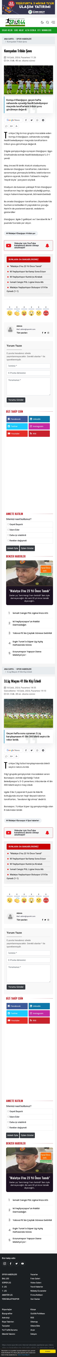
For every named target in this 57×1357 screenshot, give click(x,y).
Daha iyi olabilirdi (18, 535)
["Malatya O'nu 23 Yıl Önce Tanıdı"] (29, 574)
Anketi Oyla (12, 548)
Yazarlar (34, 1274)
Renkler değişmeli (18, 540)
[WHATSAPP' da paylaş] (37, 120)
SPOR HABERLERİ (23, 39)
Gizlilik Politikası (37, 1314)
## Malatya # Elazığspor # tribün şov (20, 233)
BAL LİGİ (5, 1279)
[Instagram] (48, 333)
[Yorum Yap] (6, 126)
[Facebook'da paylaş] (26, 120)
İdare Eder (14, 530)
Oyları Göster (27, 548)
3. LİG (4, 1287)
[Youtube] (22, 1263)
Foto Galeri (35, 1279)
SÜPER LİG (6, 1283)
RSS (34, 433)
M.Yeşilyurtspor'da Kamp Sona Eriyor (28, 271)
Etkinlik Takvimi (8, 1334)
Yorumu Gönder (16, 400)
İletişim (33, 1334)
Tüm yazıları (22, 333)
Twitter (14, 426)
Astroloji (6, 1318)
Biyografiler (7, 1314)
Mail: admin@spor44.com (26, 329)
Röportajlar (7, 1309)
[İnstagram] (4, 1263)
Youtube (15, 433)
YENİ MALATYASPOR (10, 1299)
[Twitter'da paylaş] (31, 120)
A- (17, 126)
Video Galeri (35, 1283)
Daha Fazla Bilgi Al (23, 1355)
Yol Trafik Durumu (9, 1330)
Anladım (47, 1351)
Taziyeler (6, 1326)
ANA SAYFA (9, 39)
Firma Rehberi (36, 1295)
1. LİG (4, 1291)
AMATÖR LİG (7, 1295)
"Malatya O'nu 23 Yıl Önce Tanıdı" (26, 266)
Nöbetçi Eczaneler (38, 1291)
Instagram (38, 426)
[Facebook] (10, 1263)
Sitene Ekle (35, 1326)
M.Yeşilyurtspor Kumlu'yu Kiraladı (26, 277)
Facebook (16, 419)
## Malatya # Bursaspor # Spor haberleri (22, 820)
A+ (11, 126)
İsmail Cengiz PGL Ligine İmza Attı (26, 282)
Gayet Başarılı (16, 524)
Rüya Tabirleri (8, 1322)
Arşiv (32, 1330)
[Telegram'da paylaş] (43, 120)
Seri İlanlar (35, 1299)
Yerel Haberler (36, 1287)
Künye (33, 1309)
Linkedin (37, 419)
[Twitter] (16, 1263)
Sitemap (34, 1322)
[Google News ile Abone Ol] (13, 120)
